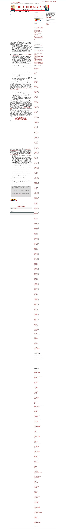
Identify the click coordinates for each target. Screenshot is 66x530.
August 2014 (35, 259)
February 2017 (36, 222)
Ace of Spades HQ (36, 68)
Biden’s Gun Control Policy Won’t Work (19, 12)
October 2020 (35, 167)
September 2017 (36, 213)
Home (43, 1)
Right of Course (36, 482)
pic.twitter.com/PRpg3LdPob (18, 194)
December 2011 (36, 299)
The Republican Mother (37, 507)
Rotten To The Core (36, 344)
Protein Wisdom (36, 393)
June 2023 (35, 127)
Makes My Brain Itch (36, 452)
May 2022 (35, 143)
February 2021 (36, 162)
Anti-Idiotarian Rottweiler (37, 372)
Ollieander (35, 466)
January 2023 (35, 133)
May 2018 (35, 203)
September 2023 (36, 123)
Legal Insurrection (36, 388)
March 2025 (35, 101)
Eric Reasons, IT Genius (37, 436)
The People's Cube (36, 398)
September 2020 (36, 168)
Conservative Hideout (36, 422)
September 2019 (36, 183)
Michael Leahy (36, 457)
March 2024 (35, 116)
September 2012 (36, 288)
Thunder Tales (36, 513)
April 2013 (35, 279)
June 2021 (35, 157)
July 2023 (35, 126)
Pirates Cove (35, 342)
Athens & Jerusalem (36, 373)
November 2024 (36, 106)
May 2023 (35, 128)
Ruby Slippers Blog (36, 486)
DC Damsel (35, 430)
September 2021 (36, 153)
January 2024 (35, 118)
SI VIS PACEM (36, 491)
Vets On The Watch (36, 518)
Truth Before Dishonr (36, 352)
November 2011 (36, 300)
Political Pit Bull (36, 471)
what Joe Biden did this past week (21, 40)
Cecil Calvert (35, 420)
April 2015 (35, 249)
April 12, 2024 (27, 196)
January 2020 (35, 178)
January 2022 (35, 148)
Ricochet (35, 481)
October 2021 (35, 152)
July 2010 (35, 320)
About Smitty (54, 1)
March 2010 (35, 325)
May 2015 (35, 248)
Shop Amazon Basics (21, 205)
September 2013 (36, 273)
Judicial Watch (36, 447)
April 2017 (35, 219)
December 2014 (36, 254)
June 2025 (35, 97)
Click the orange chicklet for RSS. (38, 45)
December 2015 (36, 239)
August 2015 (35, 244)
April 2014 (35, 264)
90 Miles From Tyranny (37, 406)
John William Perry (36, 446)
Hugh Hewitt (35, 74)
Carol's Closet (36, 416)
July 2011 (35, 305)
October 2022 (35, 137)
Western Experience (36, 521)
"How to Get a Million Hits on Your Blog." (38, 16)
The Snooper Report (36, 511)
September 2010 (36, 318)
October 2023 (35, 122)
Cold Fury (35, 383)
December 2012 (36, 284)
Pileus (35, 467)
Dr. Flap (35, 431)
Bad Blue (35, 412)
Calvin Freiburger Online (37, 415)
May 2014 (35, 263)
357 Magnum (35, 333)
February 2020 (36, 177)
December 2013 (36, 269)
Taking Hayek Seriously (37, 496)
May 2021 (35, 158)
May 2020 (35, 173)
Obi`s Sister (35, 392)
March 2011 (35, 310)
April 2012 (35, 294)
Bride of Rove (35, 382)
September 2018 (36, 198)
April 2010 (35, 324)
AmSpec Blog (35, 411)
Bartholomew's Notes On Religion (38, 376)
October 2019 (35, 182)
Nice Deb (35, 461)
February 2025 (36, 102)
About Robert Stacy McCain (48, 1)
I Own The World (36, 387)
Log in (47, 23)
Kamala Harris (15, 53)
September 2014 (36, 258)
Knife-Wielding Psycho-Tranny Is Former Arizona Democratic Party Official (38, 60)
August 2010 (35, 319)
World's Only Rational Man (37, 522)
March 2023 (35, 131)
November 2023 (36, 121)
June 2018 (35, 202)
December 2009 (36, 329)
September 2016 (36, 228)
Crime (15, 208)
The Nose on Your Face (37, 506)
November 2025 (36, 91)
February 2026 (36, 87)
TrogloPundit (35, 517)
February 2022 (36, 147)
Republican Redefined (36, 477)
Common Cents (36, 421)
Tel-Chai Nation (36, 497)
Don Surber (35, 337)
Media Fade (35, 456)
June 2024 (35, 112)
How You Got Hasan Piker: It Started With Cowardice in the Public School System (38, 28)
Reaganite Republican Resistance (38, 472)
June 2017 (35, 217)
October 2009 (35, 330)
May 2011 (35, 308)
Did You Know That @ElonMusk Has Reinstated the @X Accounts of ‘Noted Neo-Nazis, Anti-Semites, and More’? (38, 37)
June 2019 (35, 187)
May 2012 (35, 293)
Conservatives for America (37, 425)
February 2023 (36, 132)
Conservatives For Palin (37, 426)
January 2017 (35, 223)
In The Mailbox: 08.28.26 (37, 30)
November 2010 (36, 315)
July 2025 (35, 96)
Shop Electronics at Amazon (21, 202)
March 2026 (35, 86)
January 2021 (35, 163)
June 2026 (35, 82)
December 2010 (36, 314)
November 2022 (36, 136)
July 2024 (35, 111)
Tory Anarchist (36, 516)
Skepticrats (35, 492)
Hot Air (35, 73)
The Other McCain (15, 2)
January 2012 (35, 298)
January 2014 (35, 268)
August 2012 (35, 289)
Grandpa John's (36, 441)
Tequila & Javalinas (36, 498)
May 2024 (35, 113)
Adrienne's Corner (36, 410)
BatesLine (35, 377)
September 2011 (36, 303)
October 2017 (35, 212)
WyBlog (35, 523)
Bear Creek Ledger (36, 378)
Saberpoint (35, 487)
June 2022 (35, 142)
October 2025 (35, 92)
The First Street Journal (37, 348)
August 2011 (35, 304)
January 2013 (35, 283)
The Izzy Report (36, 502)
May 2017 (35, 218)
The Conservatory (36, 397)
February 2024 (36, 117)
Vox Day (35, 402)
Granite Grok (35, 442)
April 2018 (35, 204)
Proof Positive (35, 343)
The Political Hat (36, 349)
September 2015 (36, 243)
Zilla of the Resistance (36, 403)
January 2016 (35, 238)
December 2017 (36, 209)
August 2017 (35, 214)
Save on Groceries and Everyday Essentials (21, 203)
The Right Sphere (36, 508)
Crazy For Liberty (36, 427)
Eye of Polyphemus (36, 437)
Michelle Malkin (36, 77)
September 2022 (36, 138)
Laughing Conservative (37, 451)
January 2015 (35, 253)
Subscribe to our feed (48, 17)
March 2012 (35, 295)
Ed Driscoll (35, 69)
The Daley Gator (36, 347)
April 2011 (35, 309)
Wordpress (47, 24)
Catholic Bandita (36, 417)
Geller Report (35, 72)
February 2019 (36, 192)
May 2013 (35, 278)
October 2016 (35, 227)
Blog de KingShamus (36, 381)
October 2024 (35, 107)
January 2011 (35, 313)
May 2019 (35, 188)
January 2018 (35, 208)
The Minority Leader (36, 503)
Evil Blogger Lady (36, 338)
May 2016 (35, 233)
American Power (36, 371)
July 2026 (35, 81)
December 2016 (36, 224)
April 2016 (35, 234)
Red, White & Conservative (37, 476)
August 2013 (35, 274)
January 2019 (35, 193)
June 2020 (35, 172)
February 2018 (36, 207)
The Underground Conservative (38, 512)
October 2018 (35, 197)
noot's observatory (36, 462)
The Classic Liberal (36, 501)
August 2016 (35, 229)
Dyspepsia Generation (37, 432)
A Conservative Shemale (37, 407)
